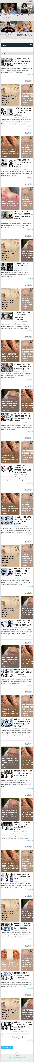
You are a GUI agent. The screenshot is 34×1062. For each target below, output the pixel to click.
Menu (4, 45)
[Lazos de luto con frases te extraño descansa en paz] (7, 62)
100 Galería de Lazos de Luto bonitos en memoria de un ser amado (23, 417)
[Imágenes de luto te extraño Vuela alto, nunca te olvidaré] (7, 774)
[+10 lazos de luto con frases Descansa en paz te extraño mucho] (7, 215)
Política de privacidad (12, 1060)
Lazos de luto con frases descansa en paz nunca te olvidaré (22, 163)
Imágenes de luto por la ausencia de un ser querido (22, 926)
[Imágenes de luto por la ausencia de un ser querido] (7, 927)
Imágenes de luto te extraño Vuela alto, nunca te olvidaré (23, 773)
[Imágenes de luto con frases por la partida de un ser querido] (7, 826)
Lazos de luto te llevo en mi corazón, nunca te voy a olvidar (22, 468)
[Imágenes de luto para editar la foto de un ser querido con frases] (7, 723)
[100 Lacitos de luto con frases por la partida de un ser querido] (7, 520)
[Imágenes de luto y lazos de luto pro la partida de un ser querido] (7, 1026)
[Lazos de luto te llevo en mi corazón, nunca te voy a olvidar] (7, 469)
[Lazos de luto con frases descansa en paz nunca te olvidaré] (7, 163)
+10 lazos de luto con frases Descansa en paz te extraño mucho (23, 215)
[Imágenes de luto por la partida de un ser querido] (7, 673)
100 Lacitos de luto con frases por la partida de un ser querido (22, 520)
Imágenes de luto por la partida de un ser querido (23, 672)
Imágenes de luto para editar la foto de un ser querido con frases (22, 722)
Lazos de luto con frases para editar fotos (22, 876)
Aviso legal (26, 1060)
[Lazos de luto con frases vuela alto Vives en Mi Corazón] (7, 624)
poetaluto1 (16, 66)
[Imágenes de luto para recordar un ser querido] (7, 976)
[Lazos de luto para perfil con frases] (7, 267)
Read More (30, 74)
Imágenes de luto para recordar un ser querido (22, 975)
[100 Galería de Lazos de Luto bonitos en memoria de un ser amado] (7, 417)
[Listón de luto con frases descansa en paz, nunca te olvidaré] (7, 112)
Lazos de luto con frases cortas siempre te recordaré (22, 316)
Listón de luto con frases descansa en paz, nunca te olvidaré (22, 111)
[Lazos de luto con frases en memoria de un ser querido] (7, 367)
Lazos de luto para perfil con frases (22, 264)
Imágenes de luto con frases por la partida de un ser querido (22, 825)
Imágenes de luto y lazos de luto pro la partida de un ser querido (23, 1025)
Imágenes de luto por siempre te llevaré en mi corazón (22, 572)
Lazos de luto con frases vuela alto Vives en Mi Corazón (23, 623)
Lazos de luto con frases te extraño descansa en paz (22, 61)
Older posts (8, 1047)
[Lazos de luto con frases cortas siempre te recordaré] (7, 316)
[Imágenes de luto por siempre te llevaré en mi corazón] (7, 572)
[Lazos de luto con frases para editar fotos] (7, 877)
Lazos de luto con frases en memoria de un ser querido (22, 366)
